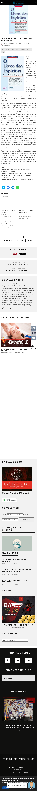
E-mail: (4, 515)
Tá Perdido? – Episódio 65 (18, 625)
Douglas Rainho (9, 43)
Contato (20, 769)
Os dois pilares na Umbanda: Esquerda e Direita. (17, 570)
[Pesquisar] (35, 2)
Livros (30, 240)
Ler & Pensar (5, 49)
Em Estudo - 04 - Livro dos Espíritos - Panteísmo (26, 212)
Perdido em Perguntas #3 (18, 265)
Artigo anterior (18, 262)
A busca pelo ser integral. (18, 271)
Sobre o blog (24, 767)
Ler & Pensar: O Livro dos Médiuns (8, 223)
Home (11, 767)
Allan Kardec (6, 236)
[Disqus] (18, 382)
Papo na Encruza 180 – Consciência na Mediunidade (18, 726)
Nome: (25, 515)
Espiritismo (18, 236)
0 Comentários (15, 49)
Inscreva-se (26, 520)
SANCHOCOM (23, 772)
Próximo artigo (18, 268)
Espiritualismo (7, 240)
